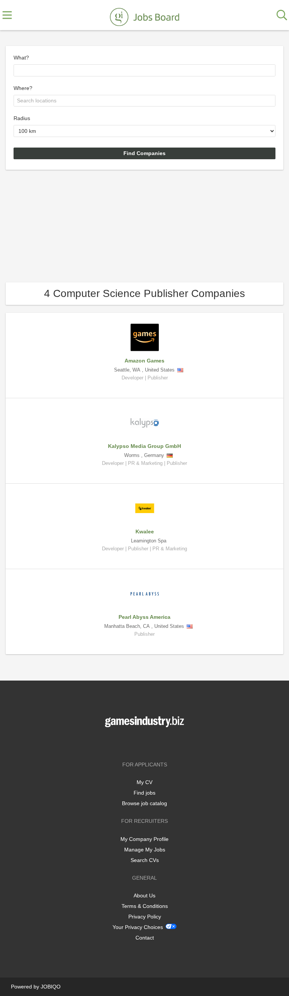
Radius (22, 118)
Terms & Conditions (145, 906)
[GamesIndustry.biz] (144, 15)
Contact (144, 938)
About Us (144, 895)
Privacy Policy (144, 917)
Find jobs (144, 793)
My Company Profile (144, 839)
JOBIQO (51, 987)
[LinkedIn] (157, 743)
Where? (23, 88)
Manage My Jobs (144, 850)
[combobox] (144, 70)
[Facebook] (133, 743)
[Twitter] (145, 743)
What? (21, 58)
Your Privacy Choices (138, 927)
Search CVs (145, 860)
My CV (144, 782)
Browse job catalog (144, 803)
